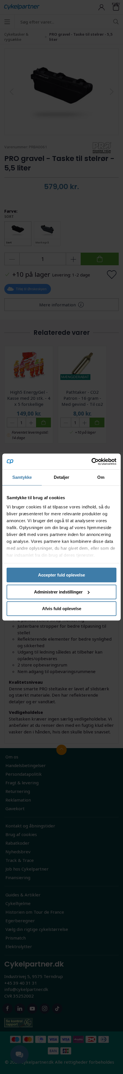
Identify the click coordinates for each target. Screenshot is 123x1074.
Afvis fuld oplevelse (61, 608)
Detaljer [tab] (62, 477)
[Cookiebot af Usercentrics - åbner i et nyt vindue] (91, 461)
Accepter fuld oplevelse (61, 574)
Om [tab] (100, 477)
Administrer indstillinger (58, 591)
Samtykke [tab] (22, 477)
